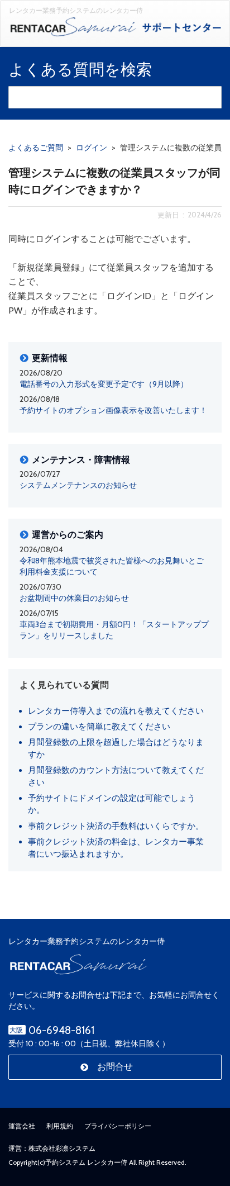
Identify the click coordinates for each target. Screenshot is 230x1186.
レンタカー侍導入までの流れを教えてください (116, 711)
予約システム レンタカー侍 (86, 1162)
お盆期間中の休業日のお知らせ (74, 598)
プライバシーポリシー (117, 1126)
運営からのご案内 (67, 535)
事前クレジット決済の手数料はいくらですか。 (116, 826)
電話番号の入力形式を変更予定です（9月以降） (104, 384)
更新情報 (50, 358)
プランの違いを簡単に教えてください (99, 727)
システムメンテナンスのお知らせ (78, 485)
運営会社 (21, 1126)
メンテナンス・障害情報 (81, 460)
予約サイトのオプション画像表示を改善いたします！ (113, 410)
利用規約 (59, 1126)
